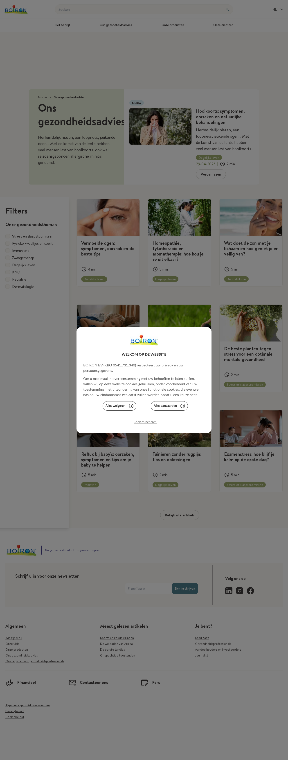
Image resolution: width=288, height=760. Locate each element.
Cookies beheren (145, 422)
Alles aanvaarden (165, 406)
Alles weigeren (115, 406)
